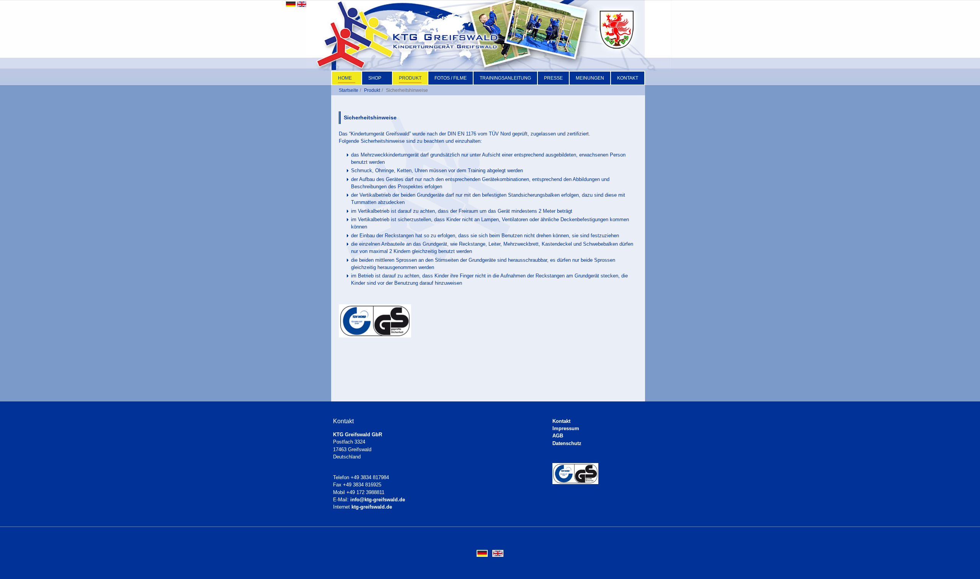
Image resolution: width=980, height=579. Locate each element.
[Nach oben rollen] (965, 564)
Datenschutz (566, 443)
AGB (557, 436)
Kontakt (561, 421)
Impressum (565, 428)
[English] (301, 4)
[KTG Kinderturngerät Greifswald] (489, 35)
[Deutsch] (290, 4)
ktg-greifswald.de (371, 507)
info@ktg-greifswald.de (377, 499)
